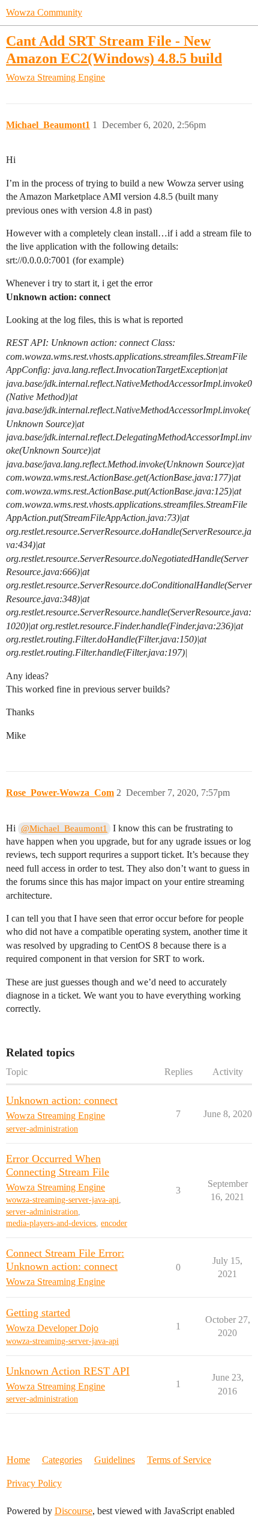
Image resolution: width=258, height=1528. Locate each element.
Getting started (38, 1313)
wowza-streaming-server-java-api (62, 1199)
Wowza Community (44, 12)
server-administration (42, 1128)
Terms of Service (179, 1460)
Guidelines (114, 1460)
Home (18, 1460)
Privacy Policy (34, 1483)
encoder (114, 1223)
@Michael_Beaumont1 (64, 828)
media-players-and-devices (51, 1223)
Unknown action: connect (62, 1100)
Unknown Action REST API (68, 1371)
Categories (62, 1460)
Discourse (73, 1511)
